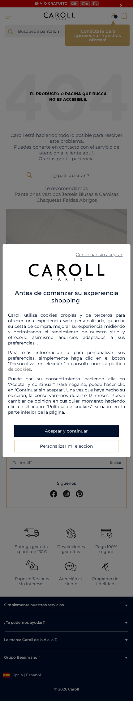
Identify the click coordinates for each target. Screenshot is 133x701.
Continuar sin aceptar (99, 254)
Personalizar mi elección (66, 446)
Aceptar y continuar (66, 431)
